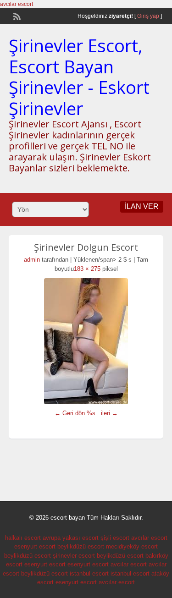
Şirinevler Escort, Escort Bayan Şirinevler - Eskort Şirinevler (79, 76)
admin (32, 259)
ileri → (109, 413)
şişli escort (114, 537)
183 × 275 (87, 268)
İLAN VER (142, 206)
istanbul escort (89, 573)
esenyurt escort (34, 546)
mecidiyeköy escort (132, 546)
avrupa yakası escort (71, 537)
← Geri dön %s (75, 413)
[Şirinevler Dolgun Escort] (86, 341)
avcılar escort (16, 4)
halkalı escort (23, 537)
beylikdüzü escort (80, 546)
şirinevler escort (74, 555)
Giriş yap (148, 16)
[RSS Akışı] (16, 15)
